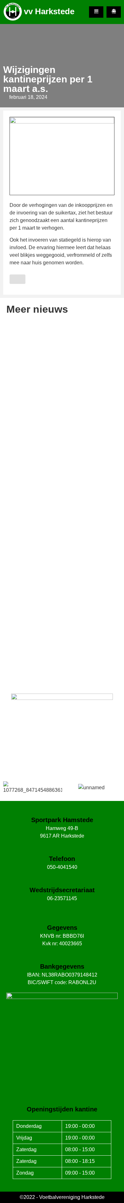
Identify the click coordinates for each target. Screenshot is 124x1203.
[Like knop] (17, 279)
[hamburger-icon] (96, 12)
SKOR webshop (62, 755)
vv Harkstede (49, 11)
